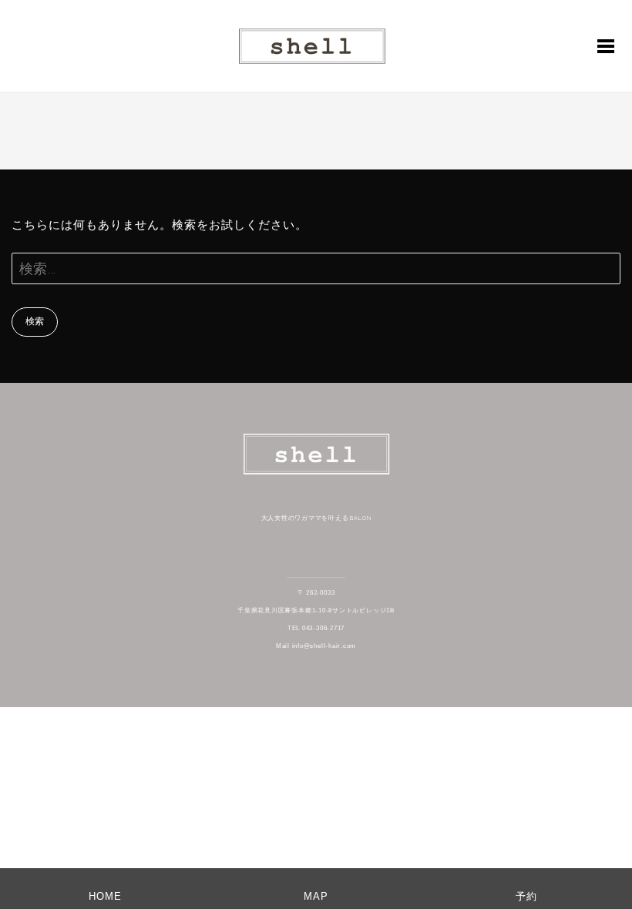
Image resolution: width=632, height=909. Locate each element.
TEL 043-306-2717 (316, 628)
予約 (526, 896)
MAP (316, 896)
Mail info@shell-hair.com (316, 645)
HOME (105, 896)
